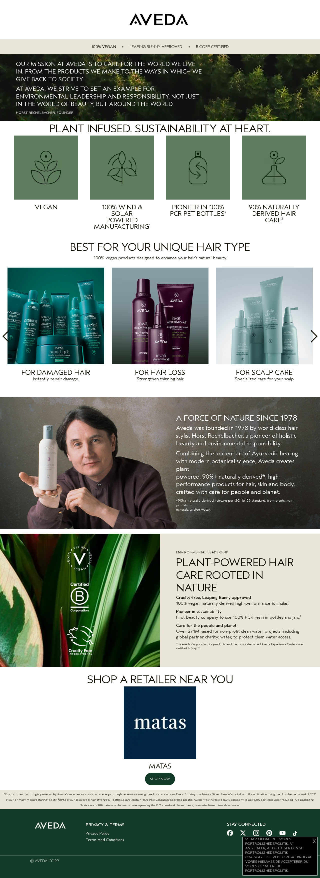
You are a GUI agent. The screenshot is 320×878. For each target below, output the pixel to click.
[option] (56, 326)
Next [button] (303, 336)
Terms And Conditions (105, 839)
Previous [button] (17, 336)
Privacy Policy (98, 833)
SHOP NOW (160, 779)
